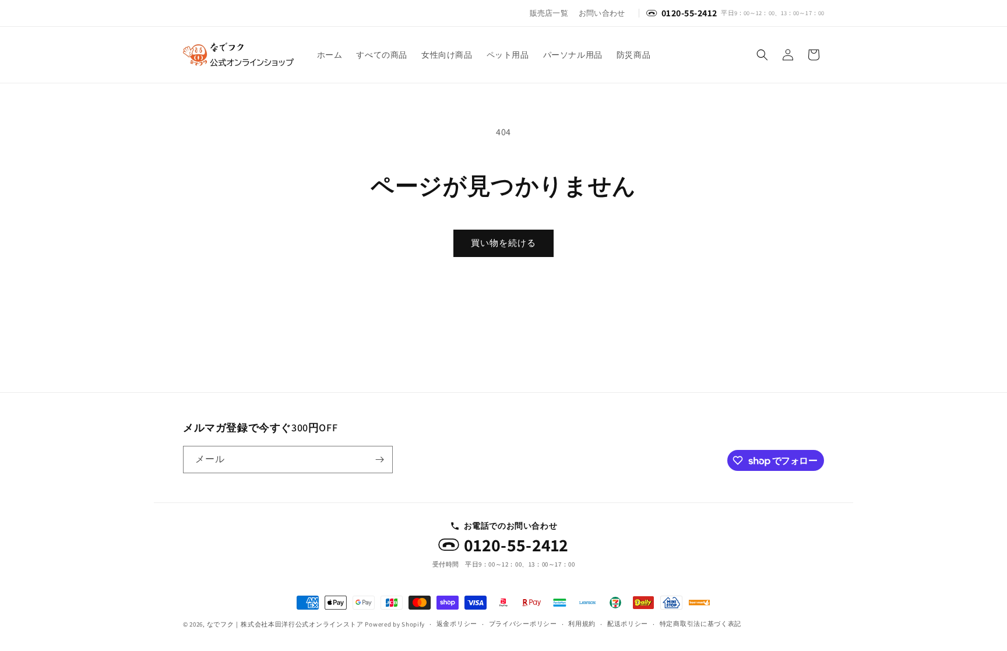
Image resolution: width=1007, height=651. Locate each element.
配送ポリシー (627, 624)
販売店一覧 (549, 13)
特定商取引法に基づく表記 (700, 624)
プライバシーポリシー (523, 624)
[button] (762, 55)
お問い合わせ (602, 13)
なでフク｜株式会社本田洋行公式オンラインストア (285, 624)
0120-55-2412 (516, 545)
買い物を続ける (503, 242)
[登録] (379, 459)
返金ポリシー (456, 624)
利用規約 (582, 624)
